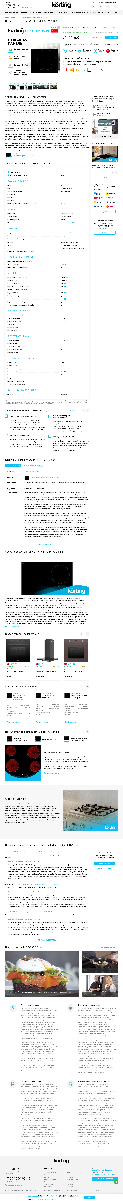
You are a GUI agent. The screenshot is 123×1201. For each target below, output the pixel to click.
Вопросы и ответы (73, 1179)
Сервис (46, 1175)
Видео (69, 1172)
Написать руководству (105, 1179)
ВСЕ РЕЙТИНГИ (105, 177)
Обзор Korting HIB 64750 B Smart (24, 156)
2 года (100, 52)
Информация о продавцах (49, 1199)
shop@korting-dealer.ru (102, 1170)
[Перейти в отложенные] (93, 6)
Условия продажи (72, 1190)
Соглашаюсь (89, 1197)
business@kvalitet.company (104, 1175)
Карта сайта (95, 1190)
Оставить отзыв (13, 465)
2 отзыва (76, 27)
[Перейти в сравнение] (100, 6)
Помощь (70, 1177)
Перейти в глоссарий (51, 773)
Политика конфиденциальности (53, 1190)
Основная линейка (67, 213)
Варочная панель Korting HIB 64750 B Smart (41, 852)
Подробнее (105, 212)
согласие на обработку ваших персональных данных (42, 1196)
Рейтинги (70, 1184)
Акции (95, 2)
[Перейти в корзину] (108, 6)
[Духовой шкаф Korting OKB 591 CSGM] (76, 650)
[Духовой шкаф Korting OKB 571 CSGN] (18, 650)
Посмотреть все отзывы (77, 465)
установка (86, 52)
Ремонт (69, 1175)
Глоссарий (47, 1186)
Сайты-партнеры (72, 1182)
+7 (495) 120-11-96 (105, 226)
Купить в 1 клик (97, 37)
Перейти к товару (13, 722)
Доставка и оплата (50, 1172)
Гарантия (47, 1177)
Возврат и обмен (50, 1179)
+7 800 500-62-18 (12, 8)
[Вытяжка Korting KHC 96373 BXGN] (47, 650)
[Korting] (61, 5)
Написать (104, 233)
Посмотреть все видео (107, 947)
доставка (70, 52)
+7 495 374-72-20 (12, 5)
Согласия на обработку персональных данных (62, 1198)
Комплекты (98, 12)
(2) (29, 666)
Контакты (47, 1182)
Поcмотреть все (104, 868)
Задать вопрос (105, 863)
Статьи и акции (49, 1184)
